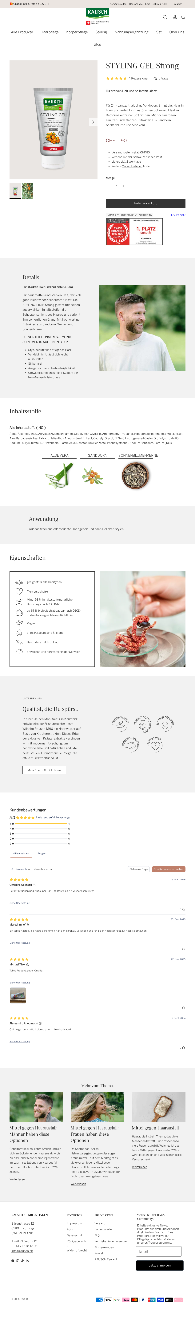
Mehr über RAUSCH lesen (44, 770)
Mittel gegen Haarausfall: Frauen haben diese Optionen (95, 1134)
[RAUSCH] (97, 16)
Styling (101, 32)
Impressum (74, 1223)
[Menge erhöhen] (124, 186)
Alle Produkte (22, 32)
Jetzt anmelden (160, 1265)
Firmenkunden (104, 1247)
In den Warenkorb (145, 203)
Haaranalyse (136, 4)
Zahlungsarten (103, 1229)
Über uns (176, 32)
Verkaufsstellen (118, 4)
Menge (110, 178)
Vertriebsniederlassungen (111, 1241)
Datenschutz (75, 1235)
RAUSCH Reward (105, 1259)
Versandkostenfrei (124, 152)
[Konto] (174, 17)
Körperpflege (77, 32)
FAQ (147, 4)
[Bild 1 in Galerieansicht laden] (54, 119)
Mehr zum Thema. (97, 1085)
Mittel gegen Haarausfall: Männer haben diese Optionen (34, 1134)
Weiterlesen (17, 1179)
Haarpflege (50, 32)
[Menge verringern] (109, 186)
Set (159, 32)
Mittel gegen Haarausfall (155, 1128)
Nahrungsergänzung (132, 32)
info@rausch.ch (22, 1251)
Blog (97, 44)
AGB (70, 1229)
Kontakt (99, 1253)
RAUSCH (25, 1299)
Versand (99, 1223)
